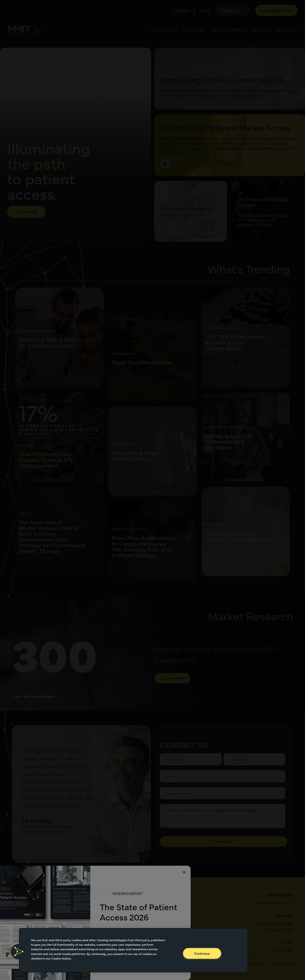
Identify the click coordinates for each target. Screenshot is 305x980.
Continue (202, 953)
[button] (18, 951)
